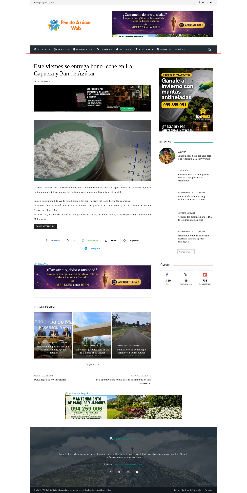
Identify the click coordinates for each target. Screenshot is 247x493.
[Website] (128, 472)
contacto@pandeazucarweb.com (128, 464)
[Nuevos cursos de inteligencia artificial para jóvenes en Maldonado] (167, 176)
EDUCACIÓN (183, 171)
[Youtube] (211, 3)
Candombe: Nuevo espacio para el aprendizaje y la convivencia (194, 157)
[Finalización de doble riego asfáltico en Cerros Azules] (131, 335)
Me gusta (167, 273)
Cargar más (91, 364)
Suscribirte (205, 273)
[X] (207, 3)
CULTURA (182, 152)
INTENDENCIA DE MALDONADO (52, 342)
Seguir (186, 273)
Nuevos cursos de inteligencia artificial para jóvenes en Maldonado (193, 177)
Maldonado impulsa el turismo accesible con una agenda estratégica (53, 349)
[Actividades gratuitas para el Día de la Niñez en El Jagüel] (92, 335)
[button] (209, 49)
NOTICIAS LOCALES (92, 345)
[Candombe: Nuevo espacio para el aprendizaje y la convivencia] (167, 156)
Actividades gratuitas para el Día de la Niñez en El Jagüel (92, 351)
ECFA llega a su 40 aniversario (50, 379)
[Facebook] (199, 3)
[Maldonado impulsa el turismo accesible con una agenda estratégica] (53, 335)
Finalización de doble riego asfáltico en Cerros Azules (131, 351)
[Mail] (203, 3)
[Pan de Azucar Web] (69, 25)
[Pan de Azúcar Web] (123, 441)
